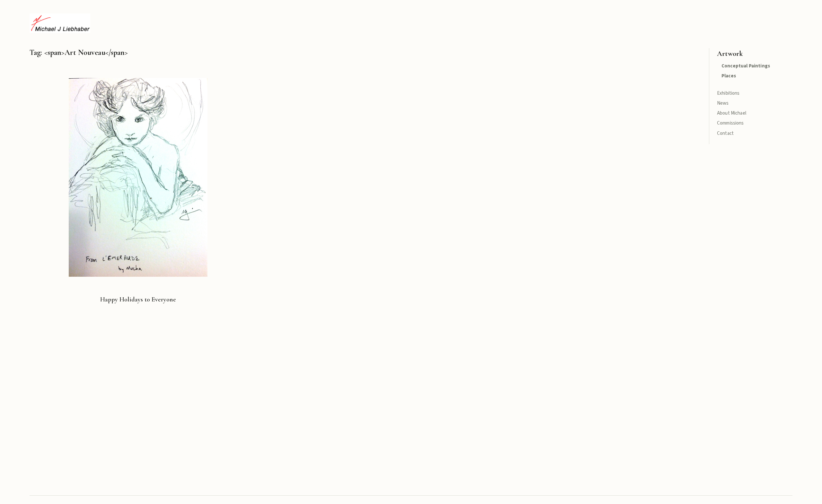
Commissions (730, 123)
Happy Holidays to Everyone (138, 299)
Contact (725, 133)
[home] (60, 23)
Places (728, 76)
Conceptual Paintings (745, 66)
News (723, 103)
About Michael (731, 113)
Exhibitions (728, 93)
